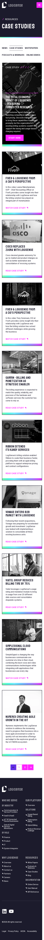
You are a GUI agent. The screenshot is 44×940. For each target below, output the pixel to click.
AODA (23, 931)
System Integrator (11, 848)
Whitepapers (31, 48)
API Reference (33, 892)
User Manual (32, 888)
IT (5, 845)
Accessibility (32, 931)
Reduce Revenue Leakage (34, 830)
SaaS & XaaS (9, 816)
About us (7, 866)
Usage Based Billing (33, 815)
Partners (7, 874)
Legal (4, 931)
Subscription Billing (32, 820)
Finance (7, 837)
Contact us (8, 870)
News (4, 48)
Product (7, 841)
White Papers (33, 862)
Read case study (15, 270)
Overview (31, 805)
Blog (29, 875)
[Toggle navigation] (39, 5)
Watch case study (16, 208)
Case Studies (33, 872)
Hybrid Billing (32, 825)
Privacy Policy (13, 931)
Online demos (33, 55)
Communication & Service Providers (11, 811)
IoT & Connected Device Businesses (11, 820)
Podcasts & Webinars (13, 55)
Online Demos (33, 884)
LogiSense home (9, 3)
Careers (7, 877)
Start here (15, 138)
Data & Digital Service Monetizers (9, 826)
